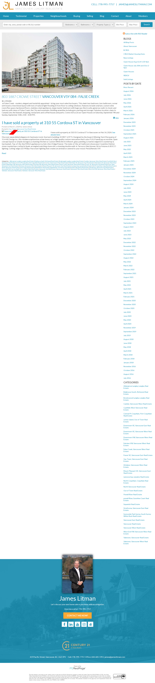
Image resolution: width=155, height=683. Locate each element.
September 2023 (130, 223)
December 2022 (130, 242)
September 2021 (130, 273)
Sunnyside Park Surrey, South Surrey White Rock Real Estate (137, 515)
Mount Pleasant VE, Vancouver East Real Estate (57, 166)
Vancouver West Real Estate (134, 528)
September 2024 (130, 180)
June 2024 (127, 192)
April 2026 (127, 107)
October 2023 (129, 219)
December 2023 (130, 211)
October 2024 (129, 176)
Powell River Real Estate (133, 494)
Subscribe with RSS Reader (136, 33)
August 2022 (128, 258)
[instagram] (84, 624)
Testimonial (21, 16)
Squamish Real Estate (132, 504)
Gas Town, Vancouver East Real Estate (22, 129)
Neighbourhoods (58, 16)
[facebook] (64, 624)
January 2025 (129, 165)
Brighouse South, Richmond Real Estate (46, 161)
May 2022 (127, 262)
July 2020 (127, 312)
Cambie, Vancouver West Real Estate (138, 404)
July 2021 (127, 281)
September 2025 (130, 134)
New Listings (128, 58)
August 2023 (128, 227)
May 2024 (127, 196)
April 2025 (127, 153)
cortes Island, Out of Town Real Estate (57, 163)
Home (6, 16)
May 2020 (127, 320)
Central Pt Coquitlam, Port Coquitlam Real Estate (30, 163)
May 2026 (127, 103)
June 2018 (127, 343)
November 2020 (130, 304)
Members (143, 16)
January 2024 (129, 207)
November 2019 (130, 328)
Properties (38, 16)
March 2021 (128, 293)
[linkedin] (71, 624)
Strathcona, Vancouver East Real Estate (101, 167)
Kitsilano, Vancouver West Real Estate (30, 166)
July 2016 (127, 378)
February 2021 (129, 297)
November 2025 (130, 126)
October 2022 (129, 250)
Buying (76, 16)
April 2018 (127, 351)
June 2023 (127, 235)
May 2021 (127, 285)
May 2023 (127, 238)
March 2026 (128, 111)
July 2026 (127, 95)
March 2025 (128, 157)
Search (147, 25)
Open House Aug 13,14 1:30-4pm (136, 62)
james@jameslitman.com (135, 4)
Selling (90, 16)
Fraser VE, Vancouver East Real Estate (138, 455)
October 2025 (129, 130)
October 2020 (129, 308)
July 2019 (127, 335)
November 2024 (130, 173)
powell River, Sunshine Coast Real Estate (62, 167)
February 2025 (129, 161)
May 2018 (127, 347)
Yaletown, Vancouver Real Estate (136, 538)
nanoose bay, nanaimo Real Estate (136, 477)
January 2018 (129, 362)
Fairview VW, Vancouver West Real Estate (46, 164)
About (129, 16)
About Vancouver (130, 46)
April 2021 (127, 289)
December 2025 (130, 122)
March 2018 (128, 355)
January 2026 (129, 118)
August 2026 (128, 91)
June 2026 (127, 99)
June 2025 (127, 145)
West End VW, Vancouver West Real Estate (102, 169)
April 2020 (127, 324)
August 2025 (128, 138)
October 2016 (129, 370)
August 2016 (128, 374)
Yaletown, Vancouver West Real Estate (33, 170)
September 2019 (130, 331)
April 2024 (127, 200)
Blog (102, 16)
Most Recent (128, 87)
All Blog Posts (129, 42)
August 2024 (128, 184)
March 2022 (128, 266)
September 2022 (130, 254)
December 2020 (130, 300)
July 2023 (127, 231)
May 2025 (127, 149)
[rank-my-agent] (90, 624)
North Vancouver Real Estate (135, 487)
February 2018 (129, 359)
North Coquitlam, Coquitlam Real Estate (104, 166)
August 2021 (128, 277)
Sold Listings (128, 79)
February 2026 (129, 114)
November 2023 (130, 215)
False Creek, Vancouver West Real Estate (72, 164)
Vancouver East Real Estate (134, 520)
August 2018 (128, 339)
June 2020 (127, 316)
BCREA (126, 50)
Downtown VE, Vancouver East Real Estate (81, 163)
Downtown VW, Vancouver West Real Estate (20, 164)
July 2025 (127, 142)
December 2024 (130, 169)
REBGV (126, 75)
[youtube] (77, 624)
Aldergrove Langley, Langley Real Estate (22, 161)
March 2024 (128, 204)
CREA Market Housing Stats (134, 54)
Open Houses (129, 72)
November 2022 (130, 246)
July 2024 (127, 188)
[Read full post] (25, 132)
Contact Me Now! (77, 615)
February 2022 (129, 269)
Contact (115, 16)
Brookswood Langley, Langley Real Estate (71, 161)
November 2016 (130, 366)
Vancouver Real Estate (132, 524)
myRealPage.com (77, 668)
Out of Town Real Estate (133, 491)
